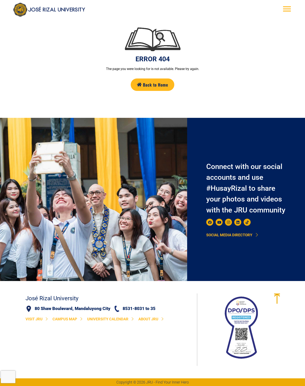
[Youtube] (219, 222)
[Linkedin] (237, 222)
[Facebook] (209, 222)
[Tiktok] (247, 222)
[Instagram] (228, 222)
